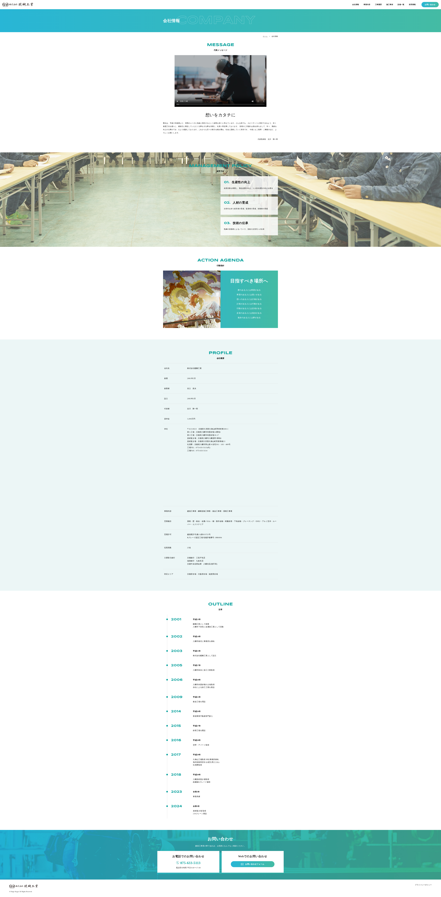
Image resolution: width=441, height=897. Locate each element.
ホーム (265, 36)
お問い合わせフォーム (254, 864)
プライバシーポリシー (423, 885)
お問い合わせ (430, 5)
